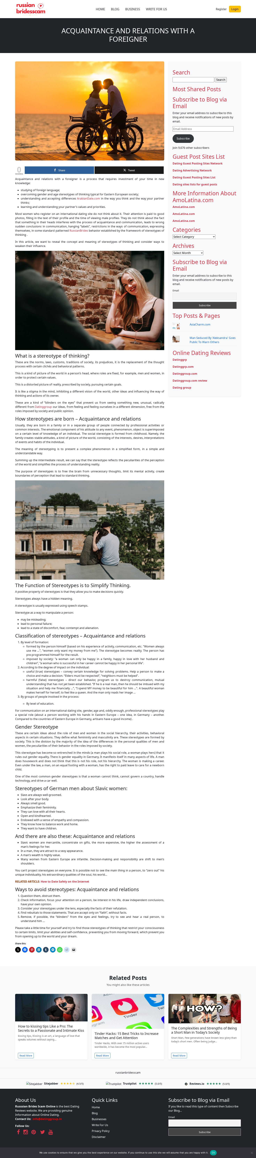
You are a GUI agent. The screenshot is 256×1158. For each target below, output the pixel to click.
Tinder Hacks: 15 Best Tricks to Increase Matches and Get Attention (126, 1035)
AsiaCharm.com (200, 324)
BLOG (115, 9)
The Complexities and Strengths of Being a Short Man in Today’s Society (204, 1030)
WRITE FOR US (156, 9)
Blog (95, 1113)
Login (235, 9)
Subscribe (183, 138)
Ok (213, 1152)
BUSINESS (132, 9)
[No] (251, 1153)
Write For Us (100, 1125)
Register (221, 9)
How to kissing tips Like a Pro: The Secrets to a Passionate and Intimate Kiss (51, 1028)
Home (96, 1107)
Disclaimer (99, 1137)
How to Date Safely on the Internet (65, 881)
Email (176, 290)
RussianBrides (78, 231)
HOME (100, 9)
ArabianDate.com (88, 198)
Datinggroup (43, 407)
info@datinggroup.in (47, 1119)
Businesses (99, 1119)
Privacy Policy (101, 1131)
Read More (26, 1055)
